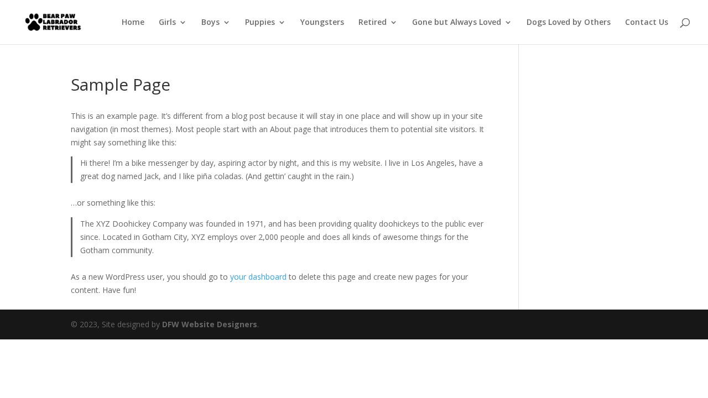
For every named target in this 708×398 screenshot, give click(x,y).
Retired (372, 22)
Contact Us (646, 22)
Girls (167, 22)
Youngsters (322, 22)
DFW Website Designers (209, 324)
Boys (210, 22)
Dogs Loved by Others (569, 22)
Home (133, 22)
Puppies (260, 22)
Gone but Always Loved (456, 22)
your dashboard (258, 276)
